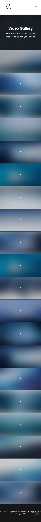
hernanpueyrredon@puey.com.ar (31, 512)
